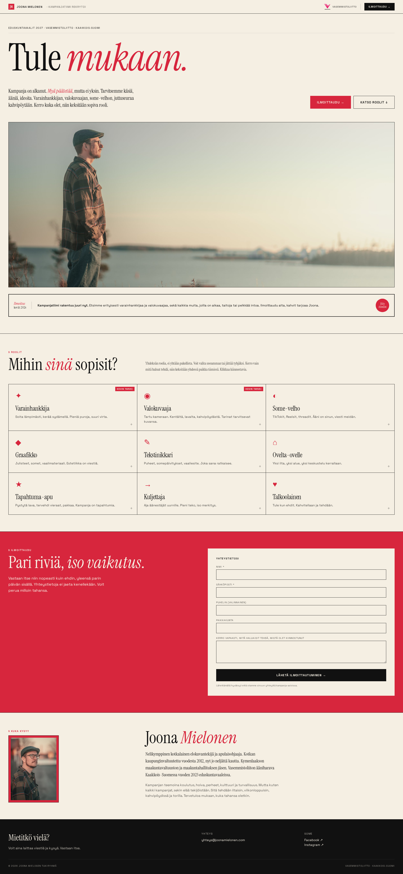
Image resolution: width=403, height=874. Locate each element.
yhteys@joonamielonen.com (223, 840)
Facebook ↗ (313, 840)
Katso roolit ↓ (374, 102)
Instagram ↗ (314, 845)
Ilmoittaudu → (379, 6)
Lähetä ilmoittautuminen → (301, 675)
